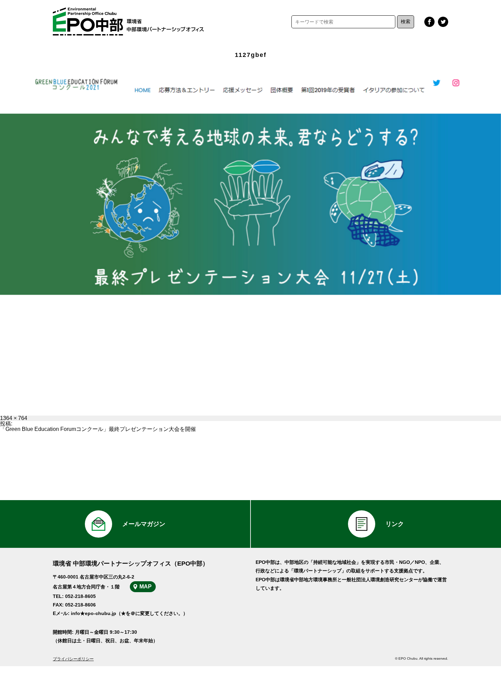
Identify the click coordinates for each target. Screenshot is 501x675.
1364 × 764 (13, 418)
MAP (145, 586)
